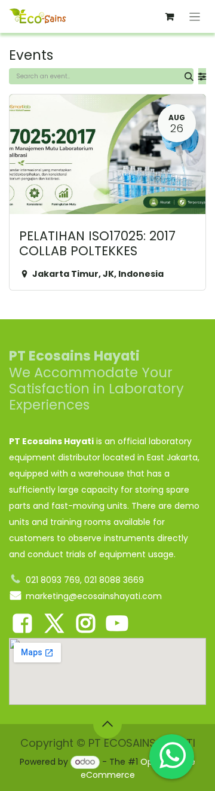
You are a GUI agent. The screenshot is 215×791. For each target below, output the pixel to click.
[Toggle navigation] (195, 16)
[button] (107, 724)
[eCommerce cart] (169, 16)
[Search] (189, 76)
